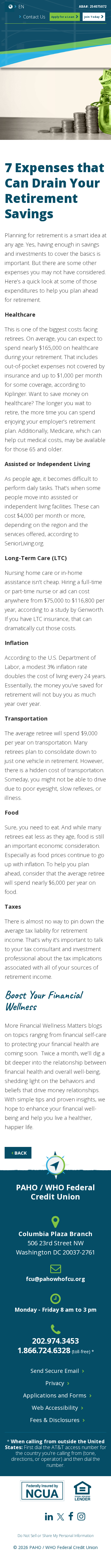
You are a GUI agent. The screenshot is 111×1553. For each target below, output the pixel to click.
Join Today (92, 17)
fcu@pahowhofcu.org (55, 1278)
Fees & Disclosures (55, 1420)
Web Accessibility (55, 1407)
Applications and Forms (54, 1395)
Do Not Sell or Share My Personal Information (56, 1535)
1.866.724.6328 (43, 1350)
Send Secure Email (55, 1370)
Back (20, 1153)
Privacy (54, 1383)
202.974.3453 (55, 1340)
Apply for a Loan (62, 17)
